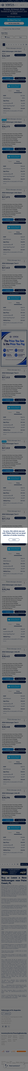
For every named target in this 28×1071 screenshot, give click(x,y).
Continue (14, 539)
